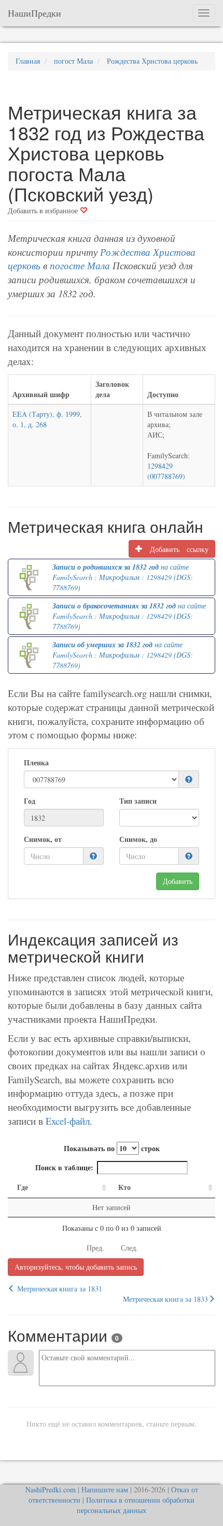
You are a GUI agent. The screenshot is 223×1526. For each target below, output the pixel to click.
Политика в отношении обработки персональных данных (135, 1505)
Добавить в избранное (44, 210)
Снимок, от (43, 839)
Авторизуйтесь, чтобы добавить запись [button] (76, 1267)
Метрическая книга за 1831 (58, 1289)
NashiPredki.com (50, 1489)
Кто (124, 1187)
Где (22, 1187)
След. (129, 1248)
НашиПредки (34, 13)
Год (29, 801)
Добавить (177, 881)
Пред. (95, 1248)
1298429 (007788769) (166, 471)
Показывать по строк (112, 1148)
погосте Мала (80, 265)
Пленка (36, 763)
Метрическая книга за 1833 (165, 1299)
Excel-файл (68, 1120)
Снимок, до (138, 839)
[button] (188, 779)
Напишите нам (104, 1489)
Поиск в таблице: (64, 1167)
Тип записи (138, 801)
